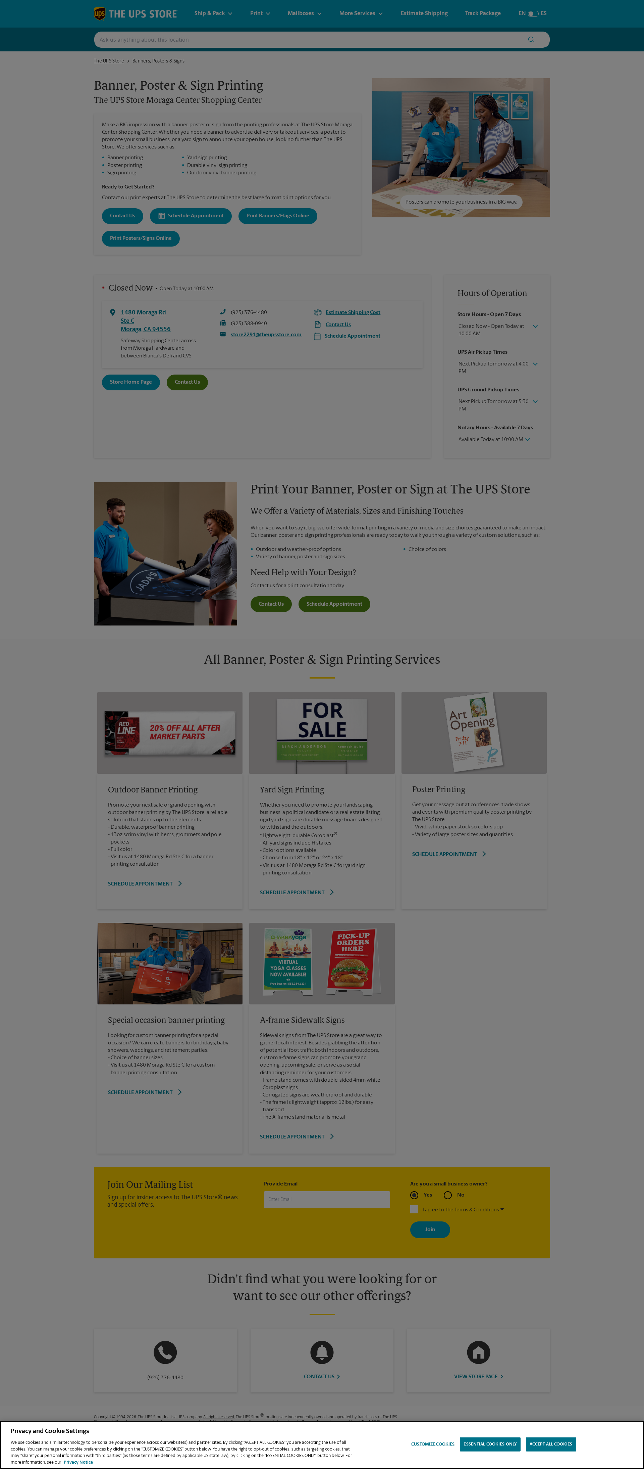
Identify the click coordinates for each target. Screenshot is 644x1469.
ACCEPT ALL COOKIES (551, 1444)
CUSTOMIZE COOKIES (432, 1444)
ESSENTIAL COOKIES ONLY (490, 1444)
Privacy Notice (78, 1462)
